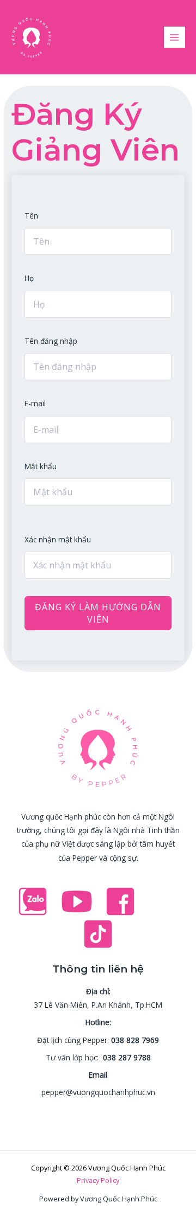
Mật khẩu (40, 466)
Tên (31, 215)
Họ (29, 278)
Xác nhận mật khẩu (57, 539)
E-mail (35, 403)
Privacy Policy (98, 1180)
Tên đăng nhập (50, 341)
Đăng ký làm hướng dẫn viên (98, 613)
